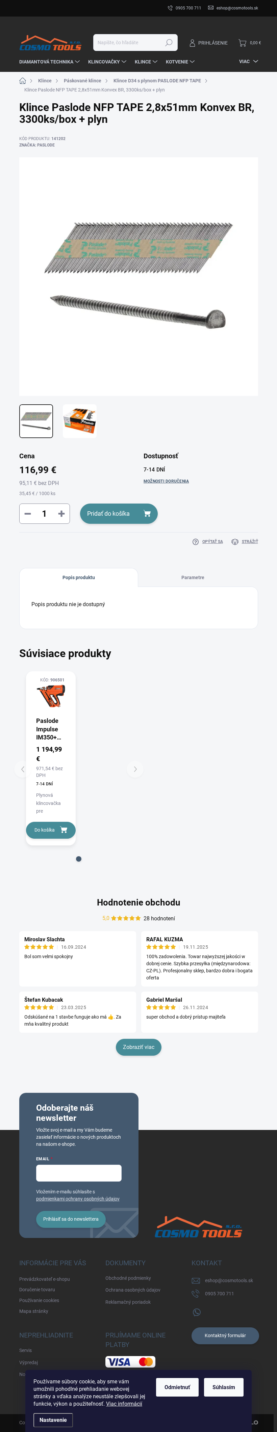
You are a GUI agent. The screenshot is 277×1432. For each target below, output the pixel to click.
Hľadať (168, 42)
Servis (25, 1350)
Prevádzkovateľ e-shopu (44, 8)
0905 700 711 (219, 1293)
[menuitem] (50, 62)
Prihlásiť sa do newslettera (71, 1219)
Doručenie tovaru (94, 8)
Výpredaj (28, 1362)
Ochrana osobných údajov (132, 1290)
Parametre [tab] (192, 577)
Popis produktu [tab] (78, 577)
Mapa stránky (33, 1311)
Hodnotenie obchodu (138, 902)
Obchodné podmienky (128, 1278)
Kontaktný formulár (225, 1335)
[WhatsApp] (197, 1311)
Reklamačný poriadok (128, 1302)
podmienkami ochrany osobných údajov (78, 1198)
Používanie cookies (39, 1300)
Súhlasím (223, 1387)
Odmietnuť (177, 1387)
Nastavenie (53, 1420)
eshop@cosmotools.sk (229, 1280)
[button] (79, 859)
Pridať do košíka (108, 513)
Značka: (37, 145)
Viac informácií (124, 1404)
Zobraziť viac (138, 1047)
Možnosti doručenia (166, 481)
